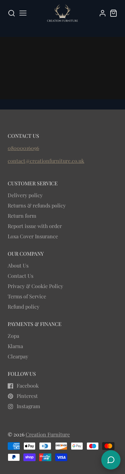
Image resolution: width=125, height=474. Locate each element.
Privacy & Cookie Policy (35, 286)
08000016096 (23, 148)
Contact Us (20, 275)
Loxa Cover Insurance (33, 236)
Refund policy (23, 306)
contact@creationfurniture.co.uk (46, 160)
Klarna (15, 346)
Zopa (13, 335)
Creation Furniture (48, 434)
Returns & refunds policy (37, 205)
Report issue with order (35, 226)
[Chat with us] (111, 460)
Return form (22, 215)
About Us (18, 265)
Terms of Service (27, 296)
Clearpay (18, 356)
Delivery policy (25, 195)
